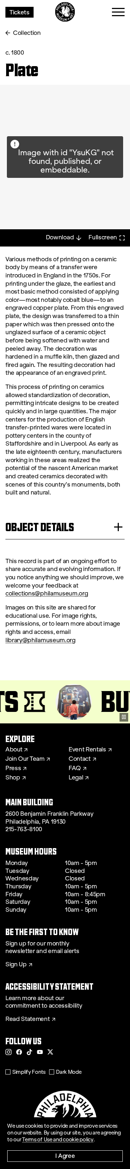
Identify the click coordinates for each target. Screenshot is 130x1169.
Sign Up (16, 964)
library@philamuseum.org (40, 640)
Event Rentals (87, 750)
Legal (76, 778)
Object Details (39, 527)
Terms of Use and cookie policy (58, 1139)
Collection (27, 32)
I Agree (65, 1155)
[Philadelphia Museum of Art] (65, 12)
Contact (80, 759)
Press (13, 768)
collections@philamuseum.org (46, 593)
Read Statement (27, 1019)
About (13, 750)
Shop (12, 778)
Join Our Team (24, 759)
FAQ (75, 768)
